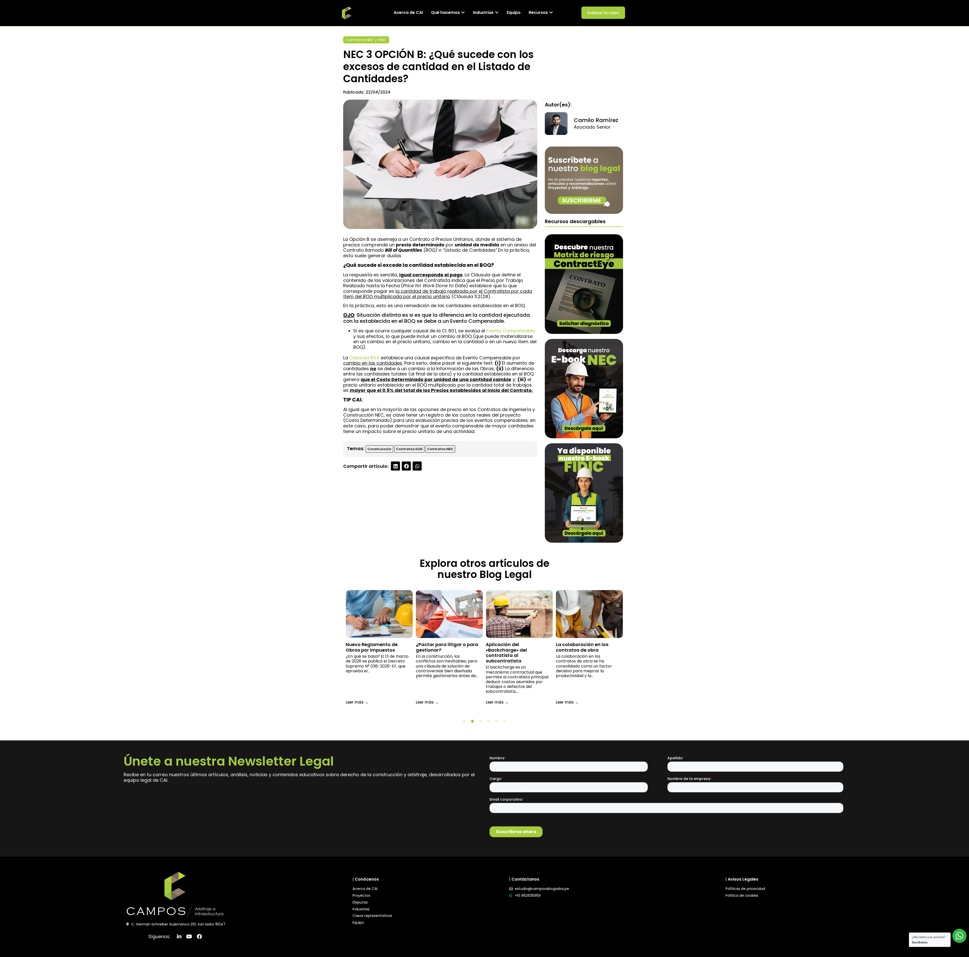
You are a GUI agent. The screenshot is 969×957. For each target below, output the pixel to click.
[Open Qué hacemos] (463, 13)
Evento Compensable (510, 331)
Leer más (357, 702)
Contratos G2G (409, 449)
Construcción (379, 449)
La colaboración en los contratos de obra (582, 647)
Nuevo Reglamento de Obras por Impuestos (372, 647)
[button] (395, 466)
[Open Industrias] (497, 13)
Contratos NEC (440, 449)
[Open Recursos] (551, 13)
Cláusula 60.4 (364, 358)
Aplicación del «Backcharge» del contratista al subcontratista (506, 652)
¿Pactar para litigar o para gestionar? (447, 647)
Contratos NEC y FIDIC (366, 39)
